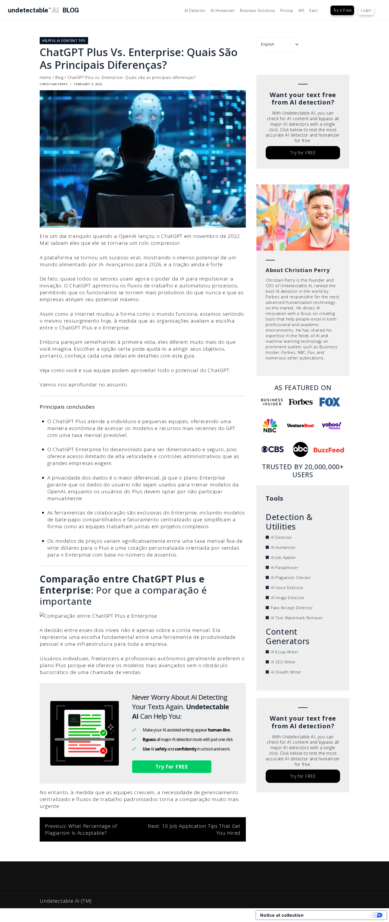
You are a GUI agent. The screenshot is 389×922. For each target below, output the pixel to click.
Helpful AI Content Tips (63, 40)
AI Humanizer (223, 10)
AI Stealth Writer (286, 672)
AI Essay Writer (284, 651)
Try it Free (342, 10)
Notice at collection (282, 915)
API (301, 10)
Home (45, 77)
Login (366, 10)
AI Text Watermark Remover (297, 617)
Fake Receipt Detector (292, 607)
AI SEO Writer (283, 662)
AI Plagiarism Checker (291, 577)
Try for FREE (171, 766)
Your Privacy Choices (340, 915)
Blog (59, 77)
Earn (313, 10)
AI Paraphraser (284, 567)
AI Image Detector (288, 597)
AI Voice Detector (287, 587)
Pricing (286, 10)
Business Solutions (257, 10)
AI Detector (195, 10)
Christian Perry (54, 84)
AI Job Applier (283, 557)
